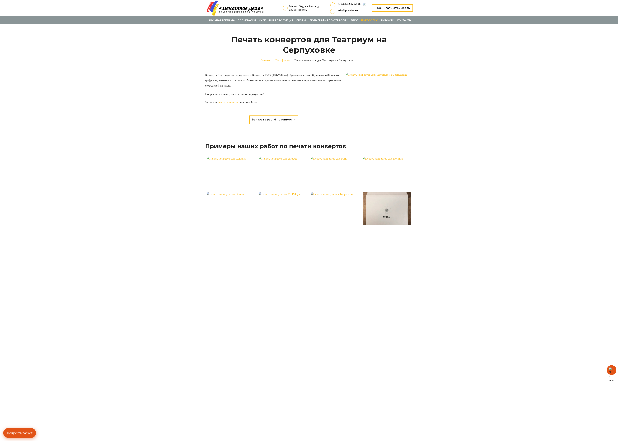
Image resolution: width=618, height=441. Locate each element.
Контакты (404, 20)
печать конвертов (229, 102)
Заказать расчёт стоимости (274, 119)
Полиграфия (247, 20)
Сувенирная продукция (276, 20)
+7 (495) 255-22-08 (348, 3)
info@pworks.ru (347, 10)
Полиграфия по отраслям (329, 20)
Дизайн (301, 20)
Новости (387, 20)
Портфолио (369, 20)
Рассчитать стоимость (392, 7)
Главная (266, 60)
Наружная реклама (221, 20)
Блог (354, 20)
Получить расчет (20, 433)
